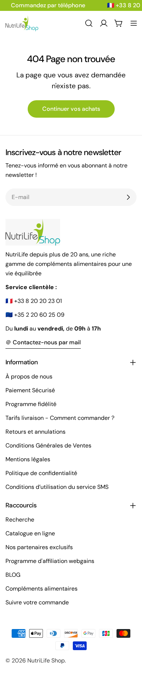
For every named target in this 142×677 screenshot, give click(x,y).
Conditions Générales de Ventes (48, 445)
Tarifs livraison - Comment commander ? (59, 418)
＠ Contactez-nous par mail (43, 342)
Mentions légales (27, 459)
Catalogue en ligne (30, 533)
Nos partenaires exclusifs (39, 547)
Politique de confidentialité (41, 473)
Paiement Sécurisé (30, 390)
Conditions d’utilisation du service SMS (57, 487)
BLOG (12, 575)
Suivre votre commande (37, 602)
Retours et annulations (35, 431)
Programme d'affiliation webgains (49, 561)
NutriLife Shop (46, 660)
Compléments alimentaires (41, 588)
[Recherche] (89, 23)
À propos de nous (28, 376)
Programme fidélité (30, 404)
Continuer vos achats (71, 109)
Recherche (19, 519)
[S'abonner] (128, 197)
